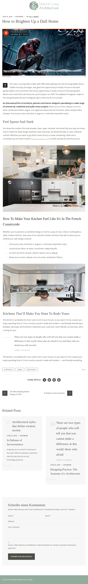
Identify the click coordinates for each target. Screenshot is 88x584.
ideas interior (31, 369)
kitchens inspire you (40, 138)
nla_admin (34, 16)
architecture (8, 369)
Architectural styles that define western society (24, 426)
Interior (19, 16)
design (20, 369)
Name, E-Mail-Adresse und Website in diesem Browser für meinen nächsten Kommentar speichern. (42, 546)
